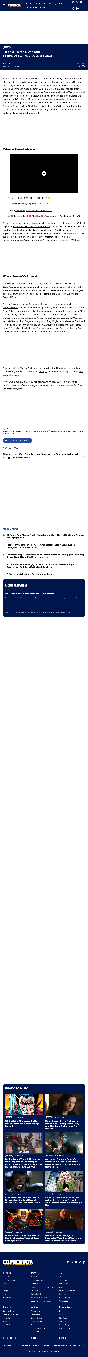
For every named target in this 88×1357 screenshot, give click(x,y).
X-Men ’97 (63, 1287)
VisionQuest (64, 1301)
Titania (6, 433)
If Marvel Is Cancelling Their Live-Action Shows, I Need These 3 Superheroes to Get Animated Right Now (64, 1201)
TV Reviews (63, 1280)
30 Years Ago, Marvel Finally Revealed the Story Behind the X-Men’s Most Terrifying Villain (45, 536)
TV (45, 4)
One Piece (35, 1332)
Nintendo (6, 1318)
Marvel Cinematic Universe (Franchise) (35, 431)
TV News (62, 1277)
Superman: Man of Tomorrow (42, 1301)
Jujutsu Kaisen (36, 1321)
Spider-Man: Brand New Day (42, 1287)
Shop (34, 1338)
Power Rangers (65, 1325)
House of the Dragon (67, 1290)
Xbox (5, 1321)
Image (5, 1290)
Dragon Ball (35, 1314)
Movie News (35, 1277)
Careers (46, 1346)
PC (4, 1328)
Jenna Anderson (10, 64)
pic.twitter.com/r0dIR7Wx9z (38, 210)
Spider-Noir (63, 1283)
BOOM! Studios (9, 1297)
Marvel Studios (56, 431)
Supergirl (34, 1283)
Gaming (52, 4)
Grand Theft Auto (66, 1328)
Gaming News (8, 1311)
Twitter (12, 433)
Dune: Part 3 (36, 1294)
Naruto (33, 1325)
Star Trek (62, 1321)
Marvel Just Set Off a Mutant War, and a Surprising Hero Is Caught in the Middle (41, 456)
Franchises (65, 1307)
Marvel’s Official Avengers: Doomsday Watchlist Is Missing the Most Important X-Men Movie (63, 1238)
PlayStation (7, 1325)
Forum (43, 7)
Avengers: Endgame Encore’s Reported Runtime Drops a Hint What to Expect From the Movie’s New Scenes (62, 1163)
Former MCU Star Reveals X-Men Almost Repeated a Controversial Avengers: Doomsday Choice (41, 546)
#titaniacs (20, 210)
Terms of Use (48, 612)
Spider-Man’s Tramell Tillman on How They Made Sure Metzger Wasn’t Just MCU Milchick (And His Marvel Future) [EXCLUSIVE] (23, 1163)
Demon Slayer (36, 1318)
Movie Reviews (37, 1280)
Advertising (24, 1346)
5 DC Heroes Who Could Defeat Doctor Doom (30, 574)
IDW (4, 1294)
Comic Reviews (9, 1280)
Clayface (34, 1290)
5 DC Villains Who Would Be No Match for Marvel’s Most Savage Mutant (22, 1124)
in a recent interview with (31, 226)
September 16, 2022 (38, 203)
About (36, 1346)
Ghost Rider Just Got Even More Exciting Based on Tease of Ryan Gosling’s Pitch (22, 1238)
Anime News (36, 1311)
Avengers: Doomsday (39, 1297)
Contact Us (9, 1346)
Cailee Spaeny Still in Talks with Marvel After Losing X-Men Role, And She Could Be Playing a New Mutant (62, 1125)
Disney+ (43, 371)
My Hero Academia (38, 1328)
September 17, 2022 (70, 216)
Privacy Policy (71, 612)
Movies (38, 4)
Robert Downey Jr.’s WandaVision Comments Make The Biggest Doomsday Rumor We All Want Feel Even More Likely (45, 556)
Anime (62, 4)
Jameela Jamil (14, 431)
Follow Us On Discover (16, 440)
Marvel (7, 48)
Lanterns (62, 1294)
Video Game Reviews (11, 1314)
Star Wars (63, 1318)
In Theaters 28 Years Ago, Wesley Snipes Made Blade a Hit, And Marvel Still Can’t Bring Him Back (23, 1200)
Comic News (7, 1277)
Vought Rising (64, 1297)
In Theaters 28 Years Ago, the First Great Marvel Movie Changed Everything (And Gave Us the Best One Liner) (41, 565)
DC (4, 1287)
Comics (29, 4)
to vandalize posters (65, 92)
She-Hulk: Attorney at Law (73, 431)
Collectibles (31, 7)
